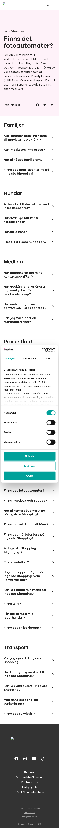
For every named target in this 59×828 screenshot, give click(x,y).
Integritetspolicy (29, 816)
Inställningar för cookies (29, 808)
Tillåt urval (29, 466)
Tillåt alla (29, 456)
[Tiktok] (43, 758)
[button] (37, 104)
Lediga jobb (29, 787)
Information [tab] (29, 358)
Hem (6, 31)
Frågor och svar (18, 31)
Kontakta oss (29, 782)
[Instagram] (25, 758)
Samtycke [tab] (10, 358)
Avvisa (29, 475)
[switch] (50, 422)
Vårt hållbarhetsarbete (29, 792)
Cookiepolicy (29, 812)
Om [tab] (48, 358)
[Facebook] (16, 758)
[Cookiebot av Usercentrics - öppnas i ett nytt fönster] (42, 350)
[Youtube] (34, 758)
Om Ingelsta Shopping (29, 777)
